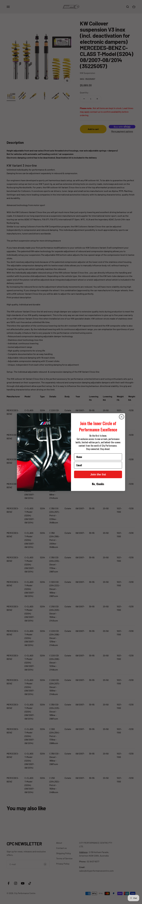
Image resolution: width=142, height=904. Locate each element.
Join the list (98, 474)
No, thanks (98, 484)
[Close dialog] (121, 416)
